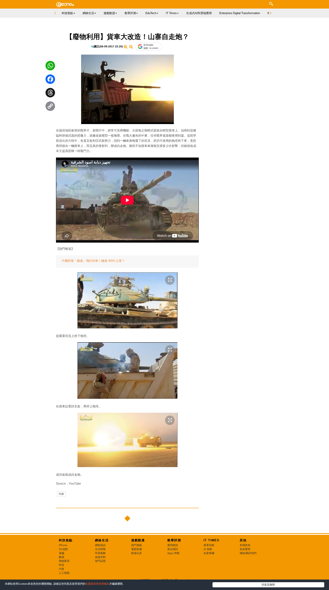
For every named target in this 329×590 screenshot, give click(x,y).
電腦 (61, 553)
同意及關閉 (268, 584)
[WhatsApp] (50, 66)
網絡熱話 (100, 545)
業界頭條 (209, 545)
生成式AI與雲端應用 (199, 13)
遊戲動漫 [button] (109, 13)
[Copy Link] (50, 107)
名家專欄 (209, 553)
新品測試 (172, 549)
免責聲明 (245, 549)
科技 (61, 564)
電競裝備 (136, 549)
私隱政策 (245, 545)
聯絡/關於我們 (248, 553)
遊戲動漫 (138, 540)
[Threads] (50, 93)
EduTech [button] (150, 13)
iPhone (63, 545)
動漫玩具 (136, 553)
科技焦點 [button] (67, 13)
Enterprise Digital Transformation (239, 13)
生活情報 (100, 549)
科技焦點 (66, 540)
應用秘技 (172, 545)
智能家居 (64, 560)
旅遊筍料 (100, 557)
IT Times (211, 540)
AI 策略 (208, 549)
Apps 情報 (173, 553)
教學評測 (174, 540)
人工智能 (64, 572)
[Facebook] (50, 80)
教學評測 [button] (130, 13)
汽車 (61, 493)
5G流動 (63, 549)
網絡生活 (102, 540)
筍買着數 (100, 553)
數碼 (61, 557)
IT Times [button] (171, 13)
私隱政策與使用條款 (97, 583)
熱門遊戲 (136, 545)
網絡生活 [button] (88, 13)
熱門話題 (100, 560)
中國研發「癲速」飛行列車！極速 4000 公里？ (93, 260)
